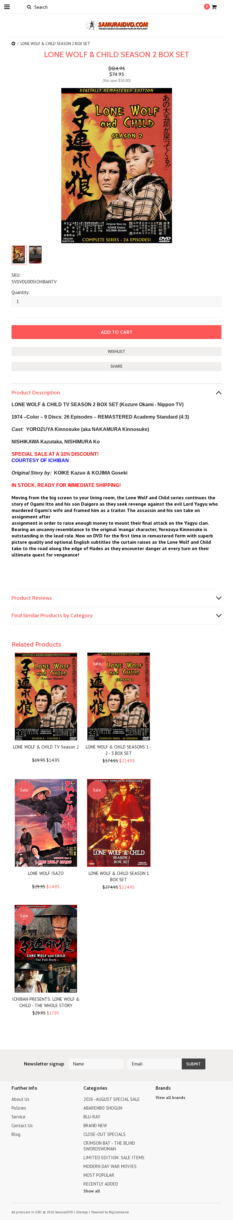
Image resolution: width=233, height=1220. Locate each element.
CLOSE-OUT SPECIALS (104, 1134)
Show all (91, 1191)
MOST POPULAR (98, 1175)
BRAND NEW (95, 1125)
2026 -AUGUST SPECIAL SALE (111, 1099)
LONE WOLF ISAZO (46, 873)
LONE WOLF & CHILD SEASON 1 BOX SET (119, 876)
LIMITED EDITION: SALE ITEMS (113, 1157)
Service (18, 1117)
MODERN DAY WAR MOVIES (110, 1166)
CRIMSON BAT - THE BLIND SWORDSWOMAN (109, 1146)
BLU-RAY (91, 1117)
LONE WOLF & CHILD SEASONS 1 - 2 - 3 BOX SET (118, 750)
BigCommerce (119, 1212)
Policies (19, 1108)
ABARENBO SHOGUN (102, 1108)
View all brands (170, 1097)
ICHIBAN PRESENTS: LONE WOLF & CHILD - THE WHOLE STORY (45, 1002)
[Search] (29, 6)
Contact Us (22, 1125)
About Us (20, 1099)
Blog (16, 1134)
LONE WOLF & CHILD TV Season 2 (46, 747)
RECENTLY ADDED (100, 1184)
